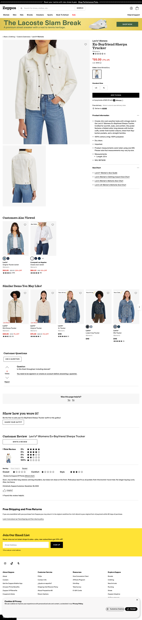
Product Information (100, 115)
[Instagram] (5, 563)
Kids (21, 15)
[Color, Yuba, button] (39, 258)
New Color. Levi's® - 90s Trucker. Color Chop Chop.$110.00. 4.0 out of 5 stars (126, 315)
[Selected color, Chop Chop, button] (115, 326)
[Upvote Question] (7, 367)
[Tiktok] (11, 563)
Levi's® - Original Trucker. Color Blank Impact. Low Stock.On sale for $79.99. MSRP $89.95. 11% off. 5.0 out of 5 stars (43, 313)
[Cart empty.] (137, 8)
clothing (12, 37)
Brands (30, 15)
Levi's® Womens (38, 37)
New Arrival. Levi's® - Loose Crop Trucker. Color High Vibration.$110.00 (99, 314)
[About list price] (100, 63)
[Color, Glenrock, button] (35, 258)
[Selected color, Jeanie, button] (4, 258)
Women (6, 15)
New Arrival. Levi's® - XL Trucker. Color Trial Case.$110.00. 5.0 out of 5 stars (71, 313)
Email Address (11, 545)
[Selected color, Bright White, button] (32, 258)
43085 (104, 108)
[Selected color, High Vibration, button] (87, 326)
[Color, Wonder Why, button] (118, 326)
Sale (74, 15)
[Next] (139, 307)
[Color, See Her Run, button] (8, 258)
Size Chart (96, 168)
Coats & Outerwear (23, 37)
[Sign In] (131, 8)
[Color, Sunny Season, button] (91, 326)
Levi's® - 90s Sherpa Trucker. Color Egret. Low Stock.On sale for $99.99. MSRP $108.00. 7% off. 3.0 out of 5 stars (16, 313)
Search (80, 8)
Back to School (62, 15)
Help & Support (133, 15)
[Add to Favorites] (25, 224)
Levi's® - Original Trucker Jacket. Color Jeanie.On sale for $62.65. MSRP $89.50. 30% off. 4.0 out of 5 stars (16, 247)
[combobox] (48, 8)
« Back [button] (5, 37)
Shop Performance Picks (88, 2)
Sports (50, 15)
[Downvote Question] (7, 378)
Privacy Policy (78, 604)
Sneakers (40, 15)
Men (14, 15)
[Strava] (18, 563)
